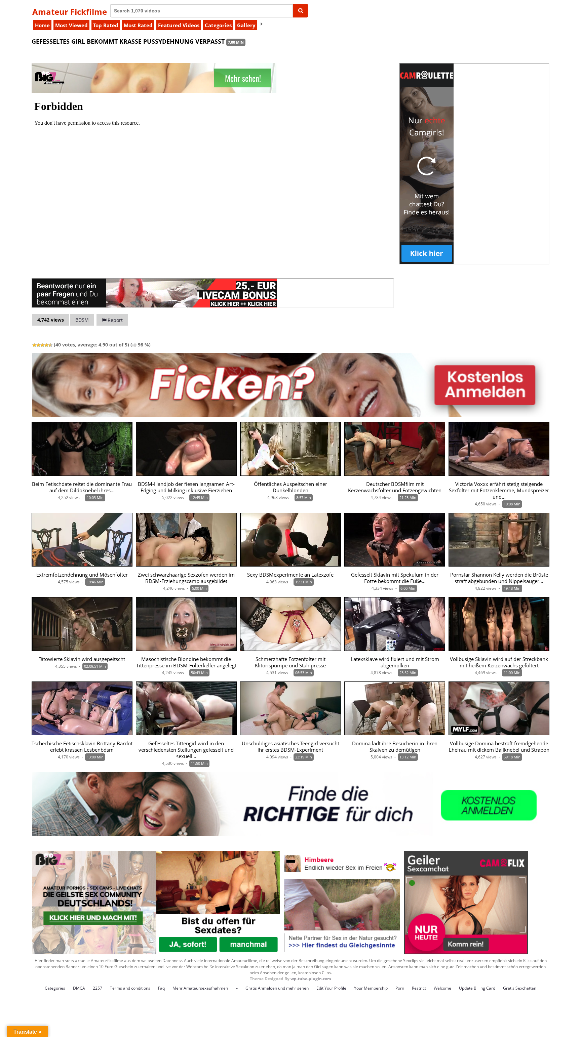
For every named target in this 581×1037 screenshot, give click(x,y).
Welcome (442, 988)
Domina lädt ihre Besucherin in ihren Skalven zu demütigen (394, 746)
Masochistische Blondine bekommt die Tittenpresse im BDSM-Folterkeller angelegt (186, 662)
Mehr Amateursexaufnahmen (200, 988)
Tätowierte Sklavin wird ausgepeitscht (82, 659)
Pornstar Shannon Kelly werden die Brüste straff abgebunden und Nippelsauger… (499, 578)
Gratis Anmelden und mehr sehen (277, 988)
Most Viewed (71, 25)
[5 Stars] (50, 345)
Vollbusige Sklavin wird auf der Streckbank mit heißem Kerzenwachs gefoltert (499, 662)
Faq (161, 988)
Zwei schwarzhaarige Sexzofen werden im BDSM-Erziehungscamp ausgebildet (186, 578)
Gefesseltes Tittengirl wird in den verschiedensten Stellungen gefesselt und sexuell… (186, 750)
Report (114, 320)
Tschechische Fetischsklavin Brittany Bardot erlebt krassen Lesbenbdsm (82, 746)
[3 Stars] (42, 345)
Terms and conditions (130, 988)
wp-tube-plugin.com (310, 979)
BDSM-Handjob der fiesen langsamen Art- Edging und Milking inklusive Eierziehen (186, 487)
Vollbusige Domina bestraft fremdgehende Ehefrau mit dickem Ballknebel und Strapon (499, 746)
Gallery (246, 25)
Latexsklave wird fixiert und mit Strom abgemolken (395, 662)
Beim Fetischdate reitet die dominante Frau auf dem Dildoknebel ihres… (82, 487)
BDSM (82, 320)
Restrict (419, 988)
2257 (97, 988)
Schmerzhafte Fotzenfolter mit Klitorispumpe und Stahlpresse (290, 662)
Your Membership (371, 988)
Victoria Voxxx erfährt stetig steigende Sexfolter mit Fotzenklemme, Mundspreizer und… (499, 490)
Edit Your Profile (331, 988)
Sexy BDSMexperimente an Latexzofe (290, 574)
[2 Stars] (38, 345)
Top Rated (105, 25)
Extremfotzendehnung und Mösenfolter (82, 574)
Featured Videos (178, 25)
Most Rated (138, 25)
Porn (399, 988)
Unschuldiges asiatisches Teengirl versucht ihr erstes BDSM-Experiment (290, 746)
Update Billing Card (477, 988)
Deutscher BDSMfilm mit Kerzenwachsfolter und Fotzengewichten (394, 487)
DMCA (79, 988)
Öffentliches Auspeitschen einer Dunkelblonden (290, 487)
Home (42, 25)
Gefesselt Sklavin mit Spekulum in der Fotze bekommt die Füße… (394, 578)
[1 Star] (34, 345)
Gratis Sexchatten (519, 988)
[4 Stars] (46, 345)
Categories (218, 25)
